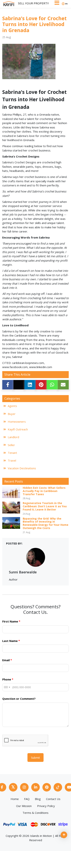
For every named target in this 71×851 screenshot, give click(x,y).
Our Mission (24, 806)
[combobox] (6, 687)
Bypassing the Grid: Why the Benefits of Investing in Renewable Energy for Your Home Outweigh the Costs (45, 523)
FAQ (27, 799)
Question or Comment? (19, 698)
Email (7, 660)
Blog (38, 799)
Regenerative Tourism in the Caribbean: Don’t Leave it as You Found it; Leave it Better (45, 506)
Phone (7, 679)
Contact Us (53, 799)
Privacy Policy (46, 806)
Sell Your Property (33, 3)
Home (15, 799)
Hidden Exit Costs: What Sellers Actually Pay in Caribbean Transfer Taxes (44, 491)
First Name (11, 621)
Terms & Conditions (35, 813)
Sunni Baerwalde (23, 572)
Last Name (11, 641)
